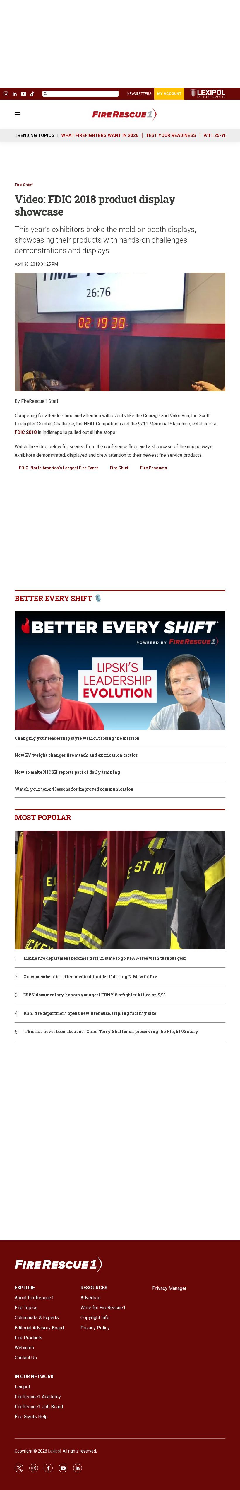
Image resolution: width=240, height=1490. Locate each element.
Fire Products (153, 468)
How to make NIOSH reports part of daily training (67, 772)
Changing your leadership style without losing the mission (77, 738)
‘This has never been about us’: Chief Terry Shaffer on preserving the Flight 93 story (110, 1031)
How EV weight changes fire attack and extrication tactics (76, 755)
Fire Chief (24, 185)
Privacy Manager (169, 1288)
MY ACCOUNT (169, 94)
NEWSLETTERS (139, 94)
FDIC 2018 (26, 432)
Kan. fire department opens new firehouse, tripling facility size (89, 1013)
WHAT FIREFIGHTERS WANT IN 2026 (99, 135)
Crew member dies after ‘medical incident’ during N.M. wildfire (90, 976)
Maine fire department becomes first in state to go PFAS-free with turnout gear (104, 958)
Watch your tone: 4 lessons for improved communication (74, 789)
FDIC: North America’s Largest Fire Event (58, 468)
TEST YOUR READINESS (171, 135)
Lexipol (54, 1451)
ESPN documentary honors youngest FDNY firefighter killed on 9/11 (94, 995)
